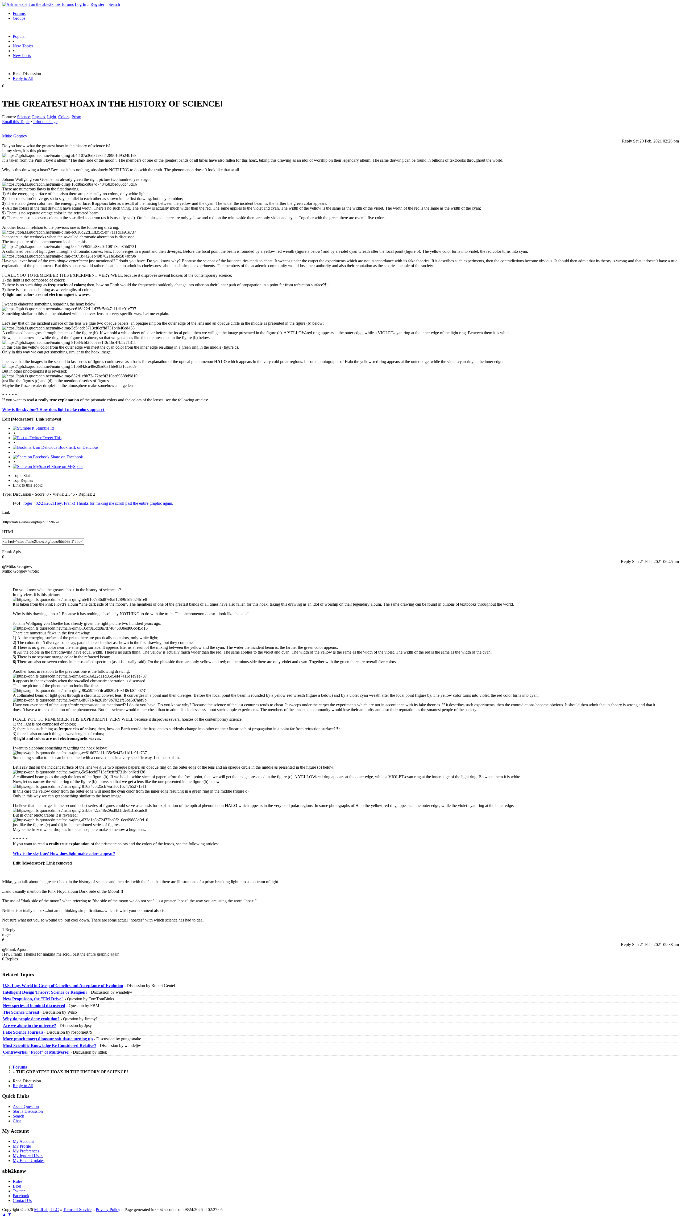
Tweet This (51, 437)
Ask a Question (26, 1106)
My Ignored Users (28, 1155)
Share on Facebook (66, 457)
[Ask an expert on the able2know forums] (38, 4)
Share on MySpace (66, 466)
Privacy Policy (108, 1209)
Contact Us (22, 1200)
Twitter (19, 1191)
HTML (8, 531)
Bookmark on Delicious (77, 447)
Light (51, 117)
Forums (19, 13)
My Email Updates (28, 1160)
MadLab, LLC (46, 1209)
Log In (80, 4)
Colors (63, 117)
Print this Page (45, 121)
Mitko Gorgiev (14, 136)
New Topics (23, 46)
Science (23, 117)
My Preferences (26, 1151)
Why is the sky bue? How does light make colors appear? (53, 409)
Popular (19, 36)
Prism (76, 117)
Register (97, 4)
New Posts (22, 55)
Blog (17, 1186)
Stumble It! (44, 428)
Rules (17, 1181)
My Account (23, 1141)
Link (6, 512)
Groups (19, 18)
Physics (38, 117)
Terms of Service (77, 1209)
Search (114, 4)
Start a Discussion (28, 1111)
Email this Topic (16, 121)
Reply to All (23, 78)
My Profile (22, 1146)
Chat (17, 1121)
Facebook (21, 1195)
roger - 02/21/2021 (98, 503)
